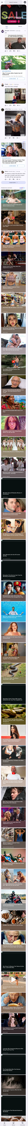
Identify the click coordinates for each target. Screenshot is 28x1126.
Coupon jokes (12, 182)
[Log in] (24, 2)
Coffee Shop (8, 109)
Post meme (13, 21)
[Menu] (2, 2)
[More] (19, 21)
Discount (7, 30)
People (6, 84)
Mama (6, 171)
